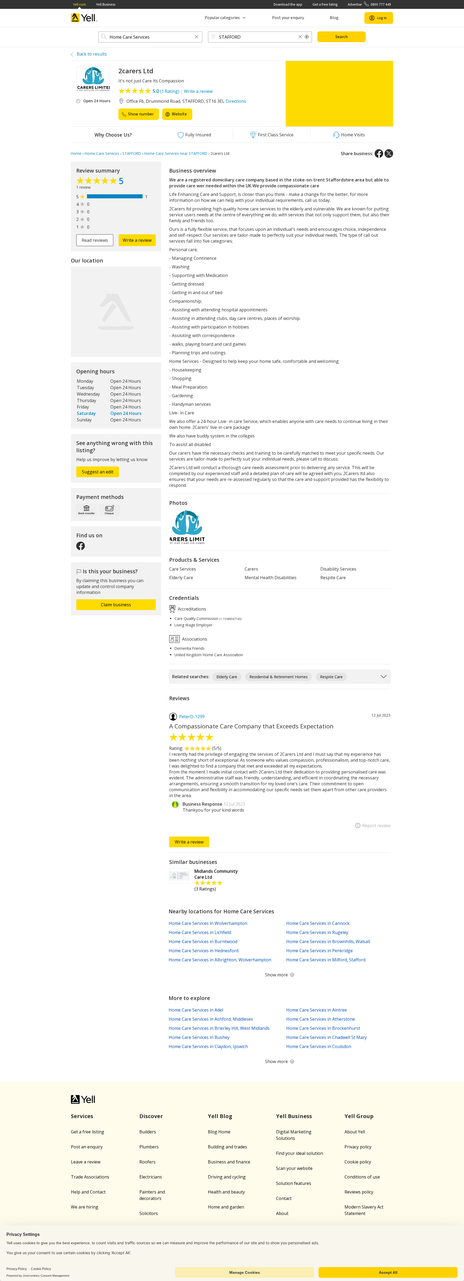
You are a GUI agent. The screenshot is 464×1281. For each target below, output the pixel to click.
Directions (236, 101)
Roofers (147, 1162)
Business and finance (229, 1162)
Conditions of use (362, 1177)
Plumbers (149, 1147)
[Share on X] (389, 153)
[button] (196, 37)
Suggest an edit (97, 472)
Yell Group (359, 1116)
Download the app (288, 4)
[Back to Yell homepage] (84, 17)
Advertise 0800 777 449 (369, 4)
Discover (151, 1116)
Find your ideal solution (299, 1153)
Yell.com (79, 4)
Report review (376, 826)
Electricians (150, 1177)
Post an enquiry (87, 1147)
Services (82, 1116)
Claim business (116, 605)
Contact (284, 1198)
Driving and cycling (227, 1177)
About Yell (355, 1132)
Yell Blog (220, 1116)
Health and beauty (226, 1192)
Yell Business (105, 4)
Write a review (198, 91)
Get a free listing (325, 4)
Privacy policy (358, 1147)
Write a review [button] (137, 240)
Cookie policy (358, 1162)
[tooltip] (307, 37)
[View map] (116, 312)
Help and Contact (88, 1192)
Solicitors (148, 1213)
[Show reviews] (97, 182)
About (282, 1213)
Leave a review (85, 1162)
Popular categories (222, 18)
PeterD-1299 (192, 717)
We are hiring (84, 1207)
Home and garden (226, 1207)
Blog (334, 18)
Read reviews (95, 240)
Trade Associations (90, 1177)
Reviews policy (359, 1192)
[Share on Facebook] (379, 153)
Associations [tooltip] (194, 639)
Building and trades (227, 1147)
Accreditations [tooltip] (191, 609)
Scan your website (294, 1168)
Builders (147, 1132)
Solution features (293, 1183)
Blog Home (219, 1132)
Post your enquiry (288, 18)
